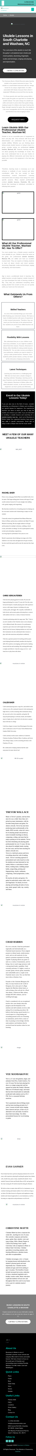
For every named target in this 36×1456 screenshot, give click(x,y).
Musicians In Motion (23, 1445)
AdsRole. (18, 1451)
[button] (32, 9)
